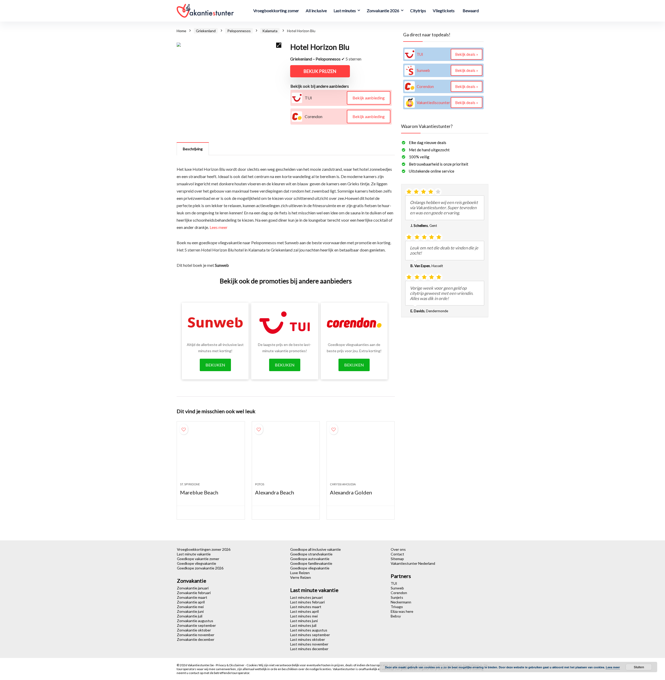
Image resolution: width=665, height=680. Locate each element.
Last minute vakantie (194, 554)
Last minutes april (304, 611)
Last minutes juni (304, 620)
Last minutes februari (307, 602)
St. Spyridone (190, 484)
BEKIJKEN (215, 364)
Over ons (398, 549)
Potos (259, 484)
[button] (278, 45)
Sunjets (397, 597)
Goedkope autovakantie (309, 558)
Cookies (252, 665)
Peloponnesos (239, 31)
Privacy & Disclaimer (230, 665)
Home (181, 31)
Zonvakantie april (191, 602)
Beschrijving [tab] (193, 149)
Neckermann (401, 602)
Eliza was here (402, 611)
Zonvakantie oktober (194, 630)
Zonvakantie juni (190, 611)
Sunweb (397, 588)
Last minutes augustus (308, 630)
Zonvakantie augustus (195, 620)
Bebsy (396, 616)
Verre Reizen (300, 577)
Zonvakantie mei (190, 606)
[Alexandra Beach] (285, 454)
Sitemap (397, 558)
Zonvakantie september (196, 625)
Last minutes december (309, 649)
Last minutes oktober (307, 639)
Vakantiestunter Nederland (413, 563)
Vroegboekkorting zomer (276, 10)
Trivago (397, 606)
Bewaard (471, 10)
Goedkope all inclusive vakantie (315, 549)
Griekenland (206, 31)
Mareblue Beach (199, 492)
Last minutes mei (304, 616)
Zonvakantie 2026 (383, 10)
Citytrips (418, 10)
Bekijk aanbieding (369, 97)
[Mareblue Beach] (210, 454)
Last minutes (345, 10)
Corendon (399, 592)
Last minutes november (309, 644)
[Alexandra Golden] (360, 454)
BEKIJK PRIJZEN (320, 71)
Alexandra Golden (351, 492)
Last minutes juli (303, 625)
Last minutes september (310, 635)
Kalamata (269, 31)
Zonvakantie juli (189, 616)
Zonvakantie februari (194, 592)
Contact (397, 554)
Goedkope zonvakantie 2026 (200, 568)
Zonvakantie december (195, 639)
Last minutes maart (305, 606)
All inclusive (316, 10)
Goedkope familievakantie (311, 563)
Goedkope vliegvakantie (196, 563)
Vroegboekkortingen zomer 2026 (203, 549)
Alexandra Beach (274, 492)
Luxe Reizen (300, 572)
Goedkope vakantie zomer (198, 558)
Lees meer (219, 227)
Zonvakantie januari (193, 588)
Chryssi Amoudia (343, 484)
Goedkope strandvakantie (311, 554)
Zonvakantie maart (192, 597)
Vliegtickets (444, 10)
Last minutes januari (306, 597)
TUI (394, 583)
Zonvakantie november (195, 635)
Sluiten (639, 667)
